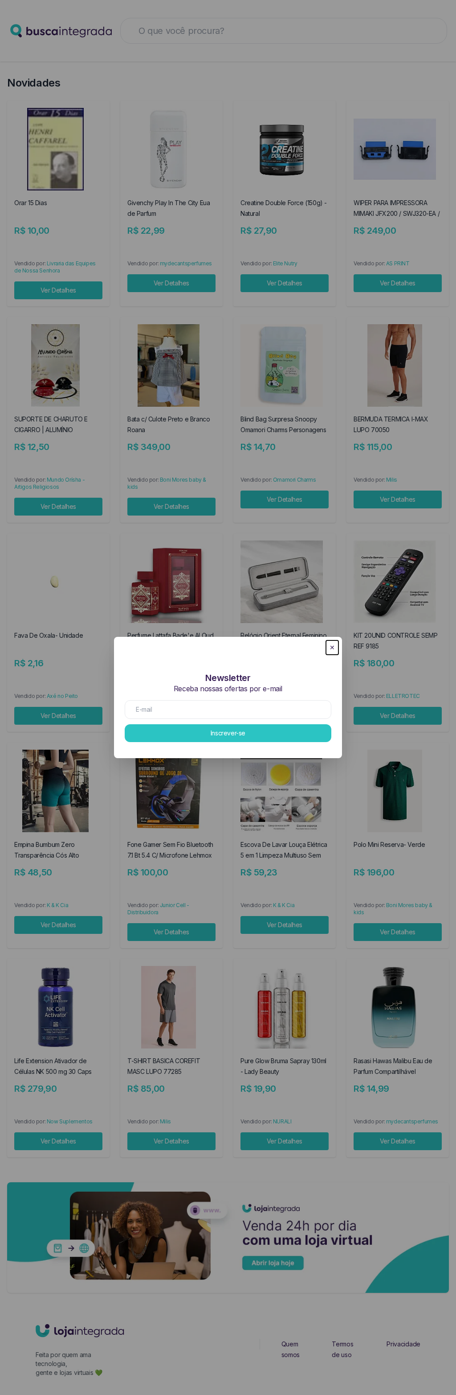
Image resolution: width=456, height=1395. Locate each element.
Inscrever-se (228, 733)
